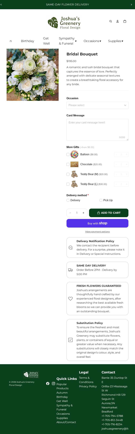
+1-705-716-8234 (112, 424)
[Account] (117, 21)
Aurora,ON (108, 403)
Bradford (107, 411)
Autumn (62, 392)
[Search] (110, 21)
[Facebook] (48, 383)
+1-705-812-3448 (112, 420)
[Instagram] (53, 383)
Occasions (63, 413)
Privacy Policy (88, 386)
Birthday (62, 396)
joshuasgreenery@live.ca (118, 428)
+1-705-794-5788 (112, 415)
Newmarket (109, 407)
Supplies (62, 417)
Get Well (62, 401)
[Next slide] (131, 4)
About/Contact (66, 422)
